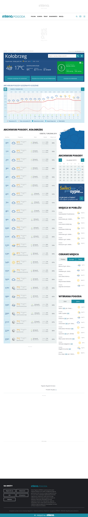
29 (75, 166)
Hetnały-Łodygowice (66, 343)
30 (78, 166)
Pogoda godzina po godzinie (17, 78)
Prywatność (46, 510)
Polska (33, 16)
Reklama (9, 499)
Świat (46, 16)
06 (75, 169)
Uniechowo (67, 322)
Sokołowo (67, 270)
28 (71, 166)
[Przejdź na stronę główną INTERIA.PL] (7, 16)
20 (75, 175)
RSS (9, 495)
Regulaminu (30, 510)
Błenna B (67, 265)
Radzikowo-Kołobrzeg (65, 228)
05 (71, 169)
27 (67, 166)
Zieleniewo (66, 233)
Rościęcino (66, 243)
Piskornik (67, 317)
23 (60, 177)
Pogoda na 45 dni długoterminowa (43, 78)
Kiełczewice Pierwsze (66, 327)
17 (64, 175)
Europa (39, 16)
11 (67, 172)
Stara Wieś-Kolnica (64, 275)
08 (82, 169)
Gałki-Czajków (64, 312)
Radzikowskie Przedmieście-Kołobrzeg (67, 213)
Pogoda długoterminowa (48, 386)
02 (60, 169)
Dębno (67, 307)
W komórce (22, 495)
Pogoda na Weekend (70, 78)
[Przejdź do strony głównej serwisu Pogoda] (19, 16)
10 (64, 172)
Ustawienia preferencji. (39, 510)
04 (67, 169)
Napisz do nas (9, 490)
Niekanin (65, 238)
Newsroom (22, 490)
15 (82, 172)
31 (64, 180)
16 (60, 175)
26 (64, 166)
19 (71, 175)
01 (82, 166)
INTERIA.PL (58, 510)
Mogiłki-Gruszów (65, 348)
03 (64, 169)
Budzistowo (66, 218)
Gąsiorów (66, 333)
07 (78, 169)
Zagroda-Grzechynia (64, 285)
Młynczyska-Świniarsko (66, 338)
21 (78, 175)
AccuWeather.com (79, 51)
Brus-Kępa (67, 353)
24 (64, 177)
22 (82, 175)
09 (60, 172)
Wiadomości (53, 16)
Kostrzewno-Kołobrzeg (65, 223)
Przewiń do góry (50, 389)
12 (71, 172)
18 (67, 175)
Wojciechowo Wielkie (65, 280)
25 (60, 166)
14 (78, 172)
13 (75, 172)
